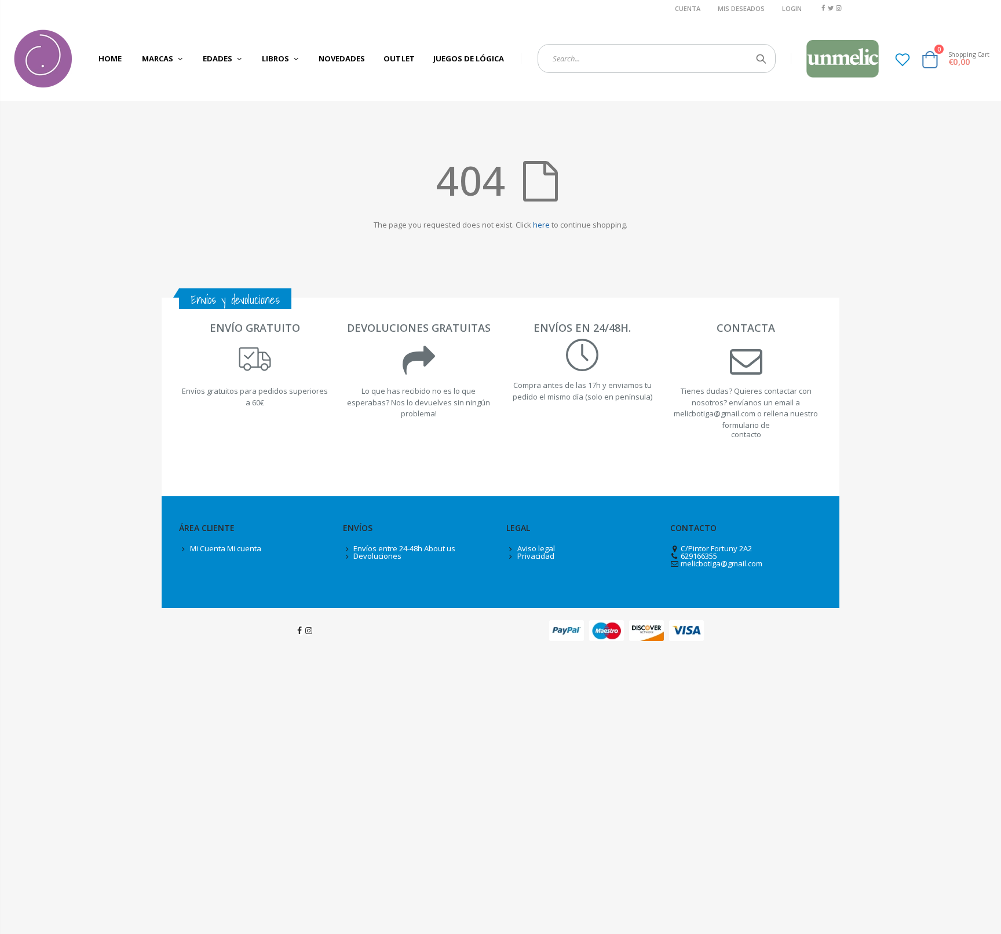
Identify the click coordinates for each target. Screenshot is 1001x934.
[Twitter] (831, 8)
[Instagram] (838, 8)
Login (792, 8)
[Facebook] (823, 8)
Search (761, 58)
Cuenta (687, 8)
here (541, 224)
